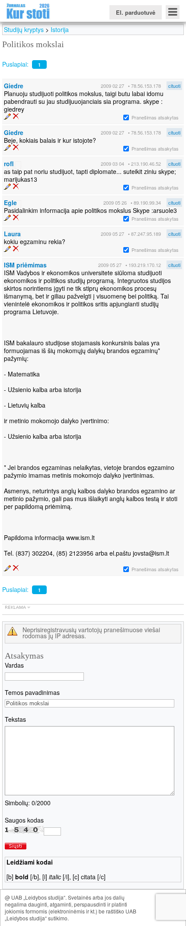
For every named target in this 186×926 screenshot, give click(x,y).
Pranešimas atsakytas (155, 117)
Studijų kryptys (24, 29)
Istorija (60, 29)
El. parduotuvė (135, 12)
